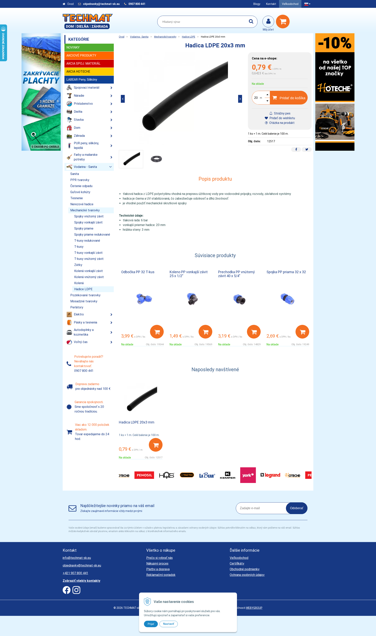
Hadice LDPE (188, 36)
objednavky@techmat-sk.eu (101, 3)
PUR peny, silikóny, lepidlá (86, 145)
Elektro (79, 314)
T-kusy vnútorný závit (89, 259)
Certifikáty (237, 563)
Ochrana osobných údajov (247, 575)
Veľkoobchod (290, 3)
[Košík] (284, 21)
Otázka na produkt (281, 123)
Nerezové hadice (81, 204)
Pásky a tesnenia (85, 322)
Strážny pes (281, 113)
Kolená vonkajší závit (88, 271)
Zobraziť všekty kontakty (81, 581)
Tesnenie (76, 198)
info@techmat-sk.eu (77, 558)
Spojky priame (83, 228)
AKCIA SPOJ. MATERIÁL (83, 63)
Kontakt (271, 3)
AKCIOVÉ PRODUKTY (81, 55)
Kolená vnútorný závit (89, 277)
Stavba (79, 120)
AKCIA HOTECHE (78, 71)
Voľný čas (81, 342)
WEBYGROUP (254, 607)
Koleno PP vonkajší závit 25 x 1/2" (189, 274)
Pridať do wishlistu (282, 118)
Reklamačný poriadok (160, 575)
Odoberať (296, 508)
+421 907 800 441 (75, 573)
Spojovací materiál (86, 87)
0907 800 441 (136, 3)
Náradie (79, 95)
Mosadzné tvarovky (83, 301)
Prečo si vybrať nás (159, 558)
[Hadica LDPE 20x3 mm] (181, 98)
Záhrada (79, 136)
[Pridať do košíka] (157, 332)
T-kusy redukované (87, 240)
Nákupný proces (157, 563)
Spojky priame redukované (92, 234)
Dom (77, 128)
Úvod (70, 3)
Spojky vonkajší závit (88, 222)
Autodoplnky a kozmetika (84, 332)
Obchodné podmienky (244, 569)
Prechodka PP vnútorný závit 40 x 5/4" (236, 274)
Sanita (74, 174)
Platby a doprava (158, 569)
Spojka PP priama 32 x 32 (286, 272)
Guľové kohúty (80, 192)
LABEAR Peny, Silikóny (81, 79)
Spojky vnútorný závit (89, 216)
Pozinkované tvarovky (85, 295)
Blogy (256, 3)
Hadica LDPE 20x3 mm (136, 422)
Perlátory (76, 307)
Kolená (79, 283)
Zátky (78, 265)
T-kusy (78, 247)
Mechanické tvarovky (165, 36)
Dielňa (78, 112)
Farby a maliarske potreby (86, 157)
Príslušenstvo (83, 103)
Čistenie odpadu (81, 186)
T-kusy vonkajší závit (88, 253)
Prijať (151, 623)
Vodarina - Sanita (139, 36)
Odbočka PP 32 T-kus (138, 272)
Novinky (73, 47)
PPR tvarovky (79, 180)
